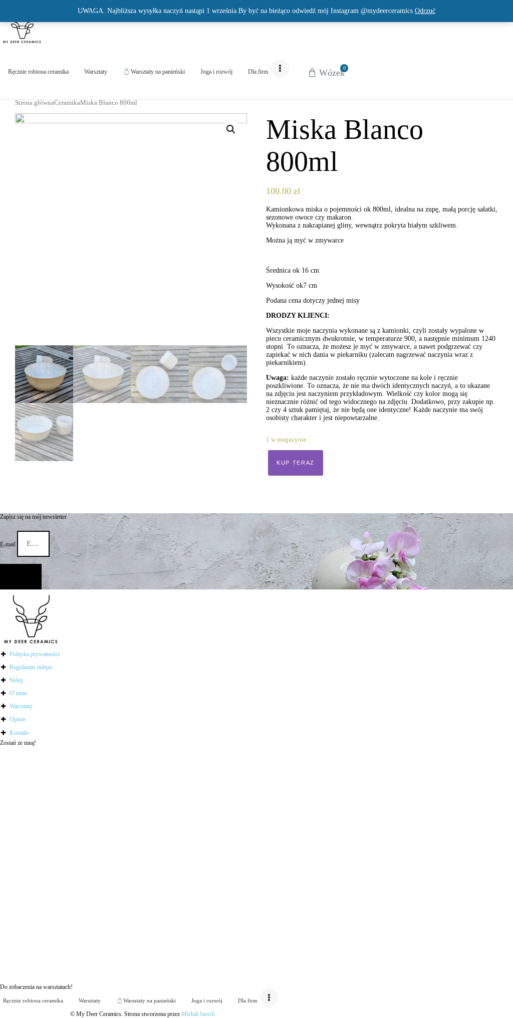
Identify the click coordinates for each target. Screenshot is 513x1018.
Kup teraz (296, 463)
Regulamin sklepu (31, 667)
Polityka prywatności (35, 654)
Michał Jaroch (198, 1013)
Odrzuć (425, 11)
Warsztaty (21, 706)
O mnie (18, 693)
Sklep (16, 680)
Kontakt (19, 732)
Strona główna (34, 102)
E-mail (8, 543)
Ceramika (67, 102)
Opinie (18, 719)
